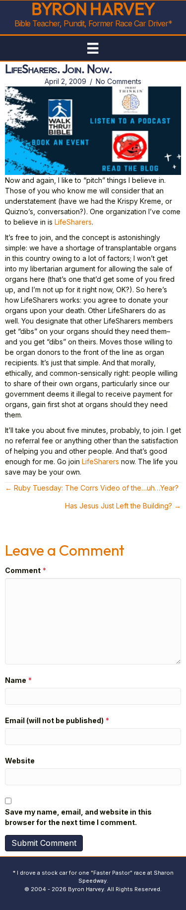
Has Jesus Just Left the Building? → (123, 505)
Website (20, 760)
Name (18, 680)
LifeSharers (73, 222)
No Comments (118, 81)
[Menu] (92, 48)
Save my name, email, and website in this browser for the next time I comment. (78, 817)
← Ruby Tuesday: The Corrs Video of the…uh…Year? (92, 488)
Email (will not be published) (57, 720)
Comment (25, 570)
